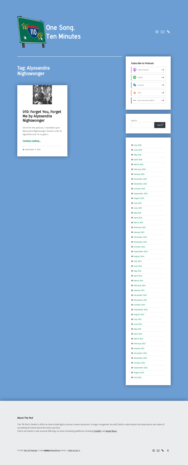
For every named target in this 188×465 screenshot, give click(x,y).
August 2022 (139, 372)
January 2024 (139, 290)
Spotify (97, 431)
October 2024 (139, 247)
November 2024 (140, 242)
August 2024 (139, 256)
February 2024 (140, 285)
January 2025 (139, 232)
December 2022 (140, 353)
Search (134, 120)
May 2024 (138, 271)
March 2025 (138, 222)
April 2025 (138, 218)
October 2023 (139, 305)
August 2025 (139, 198)
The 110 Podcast (30, 450)
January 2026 (139, 174)
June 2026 (138, 150)
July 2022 (137, 377)
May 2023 (137, 329)
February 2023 (140, 343)
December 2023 (140, 295)
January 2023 (139, 348)
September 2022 (141, 368)
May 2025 (137, 213)
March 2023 (138, 339)
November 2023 (140, 300)
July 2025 (137, 203)
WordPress (55, 450)
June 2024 (138, 266)
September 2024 (141, 251)
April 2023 (138, 334)
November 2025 (140, 184)
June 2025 (138, 208)
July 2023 (137, 319)
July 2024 (138, 261)
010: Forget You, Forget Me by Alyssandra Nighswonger (42, 116)
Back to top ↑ (74, 450)
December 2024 (140, 237)
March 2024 (138, 280)
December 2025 (140, 179)
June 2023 (138, 324)
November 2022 (140, 358)
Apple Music (111, 431)
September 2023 (141, 309)
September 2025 (141, 193)
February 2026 (140, 169)
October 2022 (139, 363)
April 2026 (138, 159)
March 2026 (138, 164)
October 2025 (139, 188)
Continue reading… (32, 141)
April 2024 (138, 276)
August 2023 (139, 314)
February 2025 (140, 227)
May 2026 (137, 155)
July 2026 (138, 145)
